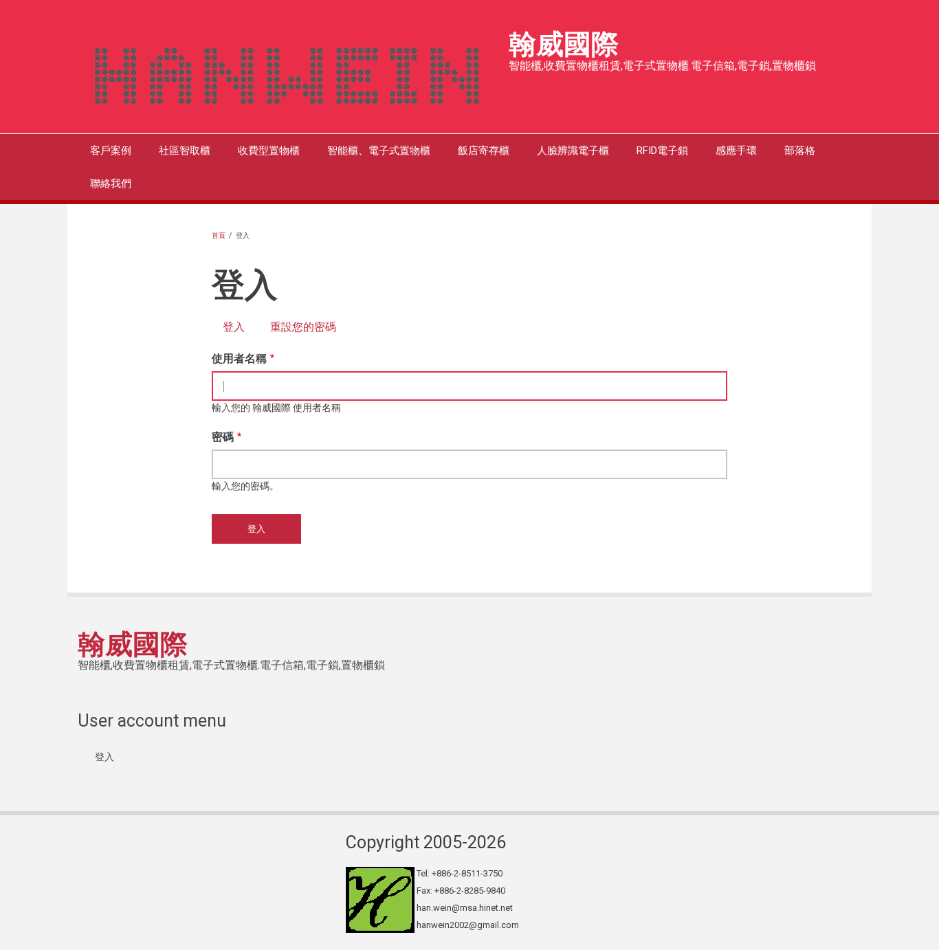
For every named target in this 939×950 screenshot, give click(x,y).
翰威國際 (564, 44)
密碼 (223, 436)
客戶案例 (110, 150)
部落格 (799, 150)
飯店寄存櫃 (483, 150)
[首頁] (288, 71)
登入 (239, 326)
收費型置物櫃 (269, 150)
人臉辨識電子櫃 (573, 150)
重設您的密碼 (303, 326)
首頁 (218, 235)
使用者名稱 (239, 358)
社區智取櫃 (184, 150)
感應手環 (736, 150)
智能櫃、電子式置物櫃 (378, 150)
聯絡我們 (110, 183)
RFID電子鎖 (662, 150)
